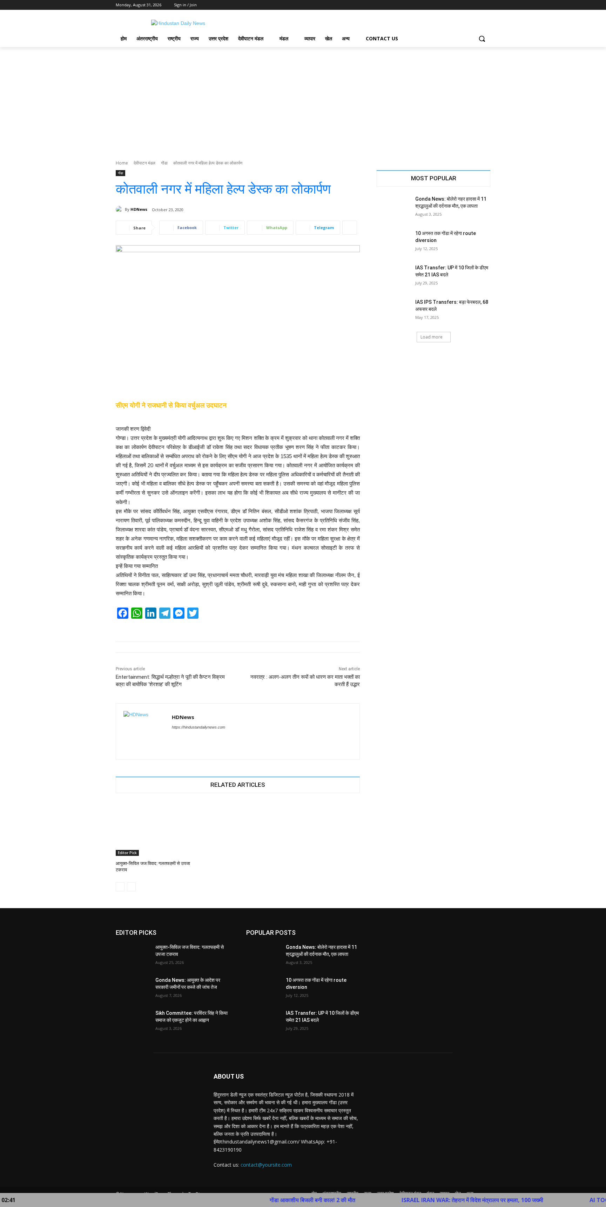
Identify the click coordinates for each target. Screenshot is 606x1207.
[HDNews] (120, 209)
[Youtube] (486, 5)
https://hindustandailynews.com (198, 727)
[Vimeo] (476, 5)
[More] (349, 228)
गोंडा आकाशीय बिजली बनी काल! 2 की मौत (274, 1200)
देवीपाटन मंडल (144, 163)
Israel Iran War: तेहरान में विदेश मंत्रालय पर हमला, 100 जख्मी (434, 1200)
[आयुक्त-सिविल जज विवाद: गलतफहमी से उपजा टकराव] (154, 829)
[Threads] (186, 739)
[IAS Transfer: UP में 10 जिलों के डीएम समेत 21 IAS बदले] (394, 276)
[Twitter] (467, 5)
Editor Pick (127, 852)
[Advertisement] (303, 100)
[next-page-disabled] (131, 886)
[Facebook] (447, 5)
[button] (481, 38)
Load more (431, 337)
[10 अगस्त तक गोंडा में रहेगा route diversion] (394, 242)
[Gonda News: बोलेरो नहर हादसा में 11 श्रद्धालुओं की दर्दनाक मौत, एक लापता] (394, 208)
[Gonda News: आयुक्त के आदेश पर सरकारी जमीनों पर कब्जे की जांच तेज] (133, 989)
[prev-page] (120, 886)
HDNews (138, 209)
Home (122, 163)
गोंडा (164, 163)
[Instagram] (457, 5)
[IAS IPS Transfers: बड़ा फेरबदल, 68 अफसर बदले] (394, 311)
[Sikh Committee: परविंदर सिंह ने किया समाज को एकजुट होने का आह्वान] (133, 1022)
